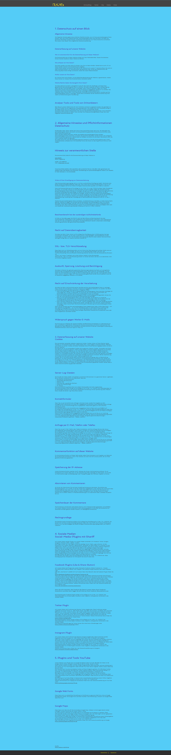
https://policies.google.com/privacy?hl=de (66, 721)
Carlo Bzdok (58, 158)
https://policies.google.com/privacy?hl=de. (66, 683)
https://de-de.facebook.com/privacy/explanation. (68, 585)
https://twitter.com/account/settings (65, 624)
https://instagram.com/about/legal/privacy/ (66, 649)
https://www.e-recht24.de (62, 747)
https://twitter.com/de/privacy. (63, 618)
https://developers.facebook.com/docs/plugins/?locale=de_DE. (71, 574)
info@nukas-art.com (63, 163)
